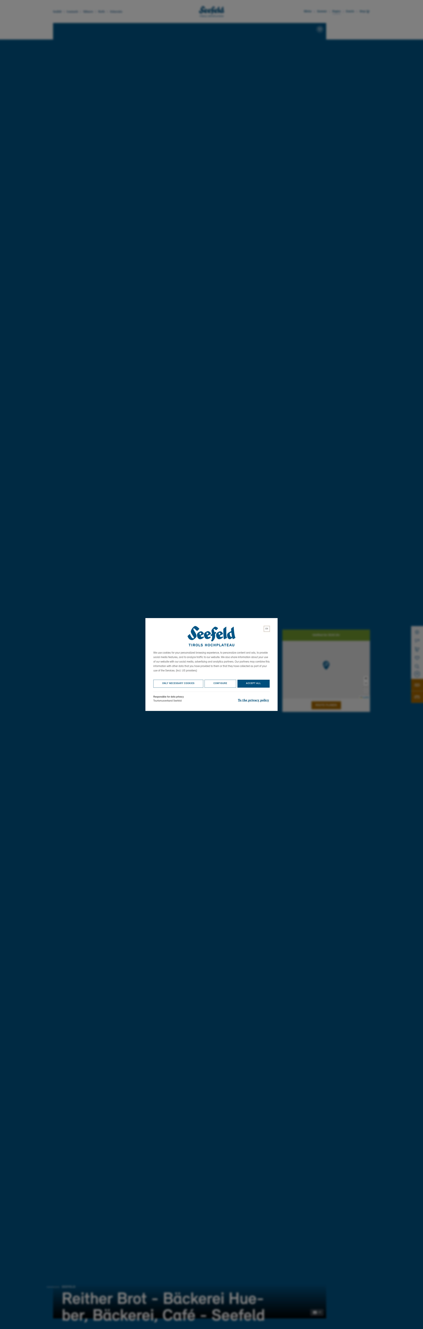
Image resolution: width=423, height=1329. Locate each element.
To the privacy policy (253, 700)
